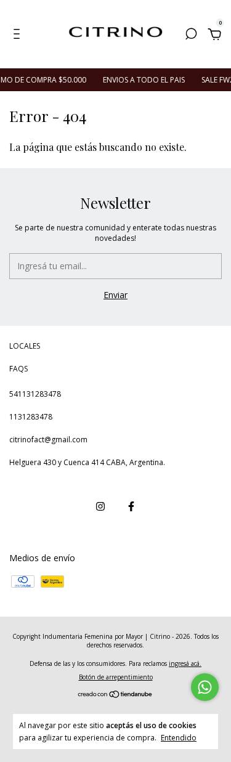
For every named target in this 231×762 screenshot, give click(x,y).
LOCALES (24, 346)
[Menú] (18, 35)
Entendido (179, 737)
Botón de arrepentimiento (116, 677)
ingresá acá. (185, 663)
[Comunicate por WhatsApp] (205, 687)
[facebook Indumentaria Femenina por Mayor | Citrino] (131, 506)
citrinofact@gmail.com (48, 439)
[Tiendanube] (115, 695)
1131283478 (30, 416)
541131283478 (35, 394)
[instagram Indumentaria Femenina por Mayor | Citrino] (100, 506)
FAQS (18, 368)
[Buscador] (191, 35)
